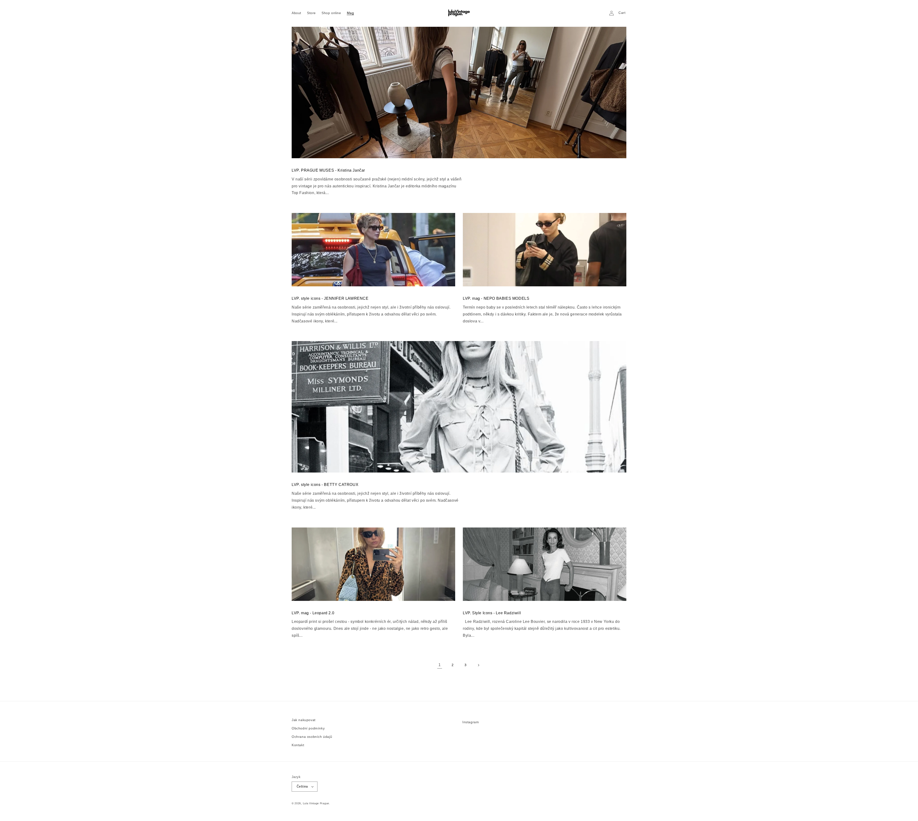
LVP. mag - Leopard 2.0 (313, 613)
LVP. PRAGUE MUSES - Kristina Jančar (328, 170)
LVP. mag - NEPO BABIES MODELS (496, 298)
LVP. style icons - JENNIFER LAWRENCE (330, 298)
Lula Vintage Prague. (316, 803)
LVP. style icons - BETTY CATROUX (325, 485)
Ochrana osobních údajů (312, 737)
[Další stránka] (478, 665)
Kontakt (298, 745)
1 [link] (439, 665)
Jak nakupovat (304, 720)
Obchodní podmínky (308, 728)
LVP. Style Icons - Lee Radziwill (492, 613)
